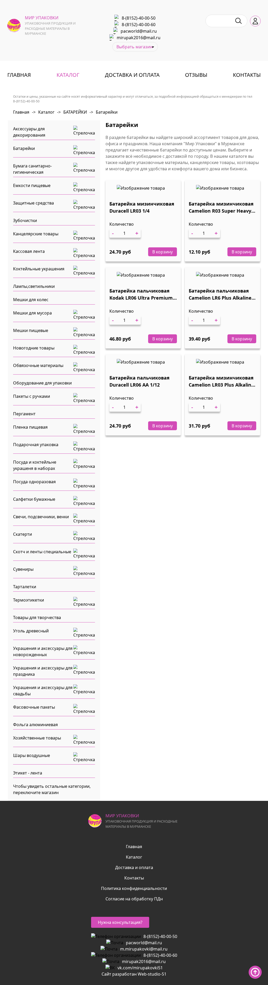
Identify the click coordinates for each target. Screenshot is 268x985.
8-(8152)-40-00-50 (138, 18)
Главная (19, 74)
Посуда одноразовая (34, 482)
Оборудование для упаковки (42, 383)
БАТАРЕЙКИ (72, 112)
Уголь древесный (31, 631)
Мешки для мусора (32, 313)
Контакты (247, 74)
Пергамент (24, 414)
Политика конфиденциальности (134, 888)
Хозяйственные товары (37, 738)
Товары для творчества (37, 617)
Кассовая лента (29, 251)
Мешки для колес (30, 299)
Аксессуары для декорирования (29, 132)
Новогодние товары (33, 348)
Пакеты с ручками (31, 396)
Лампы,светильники (34, 286)
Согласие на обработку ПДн (134, 899)
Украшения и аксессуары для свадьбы (42, 691)
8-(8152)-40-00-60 (138, 24)
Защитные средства (33, 203)
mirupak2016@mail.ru (138, 37)
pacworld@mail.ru (139, 31)
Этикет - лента (27, 773)
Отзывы (196, 74)
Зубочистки (25, 220)
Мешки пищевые (30, 330)
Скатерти (22, 534)
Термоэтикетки (28, 600)
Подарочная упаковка (35, 444)
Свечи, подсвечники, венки (41, 517)
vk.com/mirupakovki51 (140, 968)
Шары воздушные (31, 755)
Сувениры (23, 569)
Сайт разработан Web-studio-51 (134, 974)
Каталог (68, 74)
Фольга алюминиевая (35, 724)
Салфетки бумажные (34, 499)
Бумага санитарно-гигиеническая (32, 169)
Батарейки (104, 112)
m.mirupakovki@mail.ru (144, 949)
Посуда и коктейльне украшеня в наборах (34, 465)
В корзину (162, 252)
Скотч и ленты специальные (42, 552)
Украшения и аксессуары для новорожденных (42, 651)
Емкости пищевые (32, 185)
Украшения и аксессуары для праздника (42, 671)
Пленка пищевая (30, 427)
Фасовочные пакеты (34, 707)
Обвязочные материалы (38, 365)
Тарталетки (24, 587)
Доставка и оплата (132, 74)
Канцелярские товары (35, 234)
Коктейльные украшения (38, 269)
